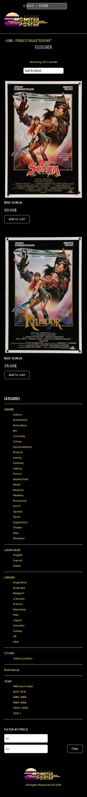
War (16, 533)
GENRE (9, 409)
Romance (20, 501)
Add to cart (17, 219)
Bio (15, 431)
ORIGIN (9, 577)
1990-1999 (19, 703)
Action (17, 415)
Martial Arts (20, 479)
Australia (19, 588)
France (18, 604)
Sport (16, 517)
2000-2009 (20, 708)
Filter (75, 749)
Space (17, 512)
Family (17, 458)
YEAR (8, 681)
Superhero (20, 522)
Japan (17, 620)
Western (19, 538)
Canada (18, 599)
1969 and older (23, 686)
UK (15, 636)
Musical (18, 490)
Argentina (20, 582)
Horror (17, 474)
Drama (18, 452)
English (18, 555)
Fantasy (18, 463)
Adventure (20, 420)
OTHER (9, 653)
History (17, 468)
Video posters (23, 658)
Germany (19, 609)
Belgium (18, 593)
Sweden (18, 626)
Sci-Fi (16, 506)
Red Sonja (13, 202)
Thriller (17, 528)
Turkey (17, 631)
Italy (16, 615)
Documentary (22, 447)
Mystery (18, 495)
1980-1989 (19, 697)
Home (9, 40)
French (17, 560)
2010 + (17, 713)
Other (17, 566)
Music (17, 485)
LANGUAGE (12, 550)
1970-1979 (19, 692)
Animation (20, 425)
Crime (17, 441)
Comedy (19, 436)
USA (16, 642)
